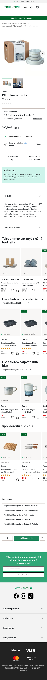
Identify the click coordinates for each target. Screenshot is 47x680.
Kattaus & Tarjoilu (10, 23)
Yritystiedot (9, 637)
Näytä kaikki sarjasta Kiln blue (15, 370)
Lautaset (23, 23)
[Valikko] (43, 7)
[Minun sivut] (25, 7)
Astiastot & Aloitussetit (13, 26)
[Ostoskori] (37, 7)
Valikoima (8, 618)
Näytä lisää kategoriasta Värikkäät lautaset (21, 510)
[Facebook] (16, 596)
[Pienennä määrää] (4, 538)
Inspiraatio (8, 627)
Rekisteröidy (38, 119)
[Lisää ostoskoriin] (17, 290)
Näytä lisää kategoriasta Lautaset (17, 519)
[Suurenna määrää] (11, 538)
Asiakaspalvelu (11, 608)
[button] (6, 103)
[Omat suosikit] (31, 7)
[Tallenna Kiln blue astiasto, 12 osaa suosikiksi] (42, 538)
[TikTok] (30, 596)
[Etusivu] (11, 7)
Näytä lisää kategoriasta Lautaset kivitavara (21, 506)
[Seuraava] (42, 53)
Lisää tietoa (38, 144)
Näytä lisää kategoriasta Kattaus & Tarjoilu (21, 524)
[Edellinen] (4, 53)
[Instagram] (23, 596)
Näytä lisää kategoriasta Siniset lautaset (20, 515)
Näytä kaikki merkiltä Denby (14, 303)
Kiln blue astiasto (32, 26)
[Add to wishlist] (13, 290)
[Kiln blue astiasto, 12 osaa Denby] (23, 52)
